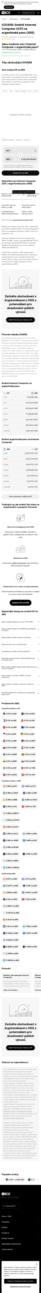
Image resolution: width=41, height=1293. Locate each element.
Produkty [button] (5, 1222)
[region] (20, 1277)
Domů (4, 19)
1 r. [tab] (30, 91)
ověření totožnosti (19, 563)
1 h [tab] (5, 91)
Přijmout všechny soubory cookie (20, 1281)
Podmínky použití (9, 1111)
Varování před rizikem (24, 1111)
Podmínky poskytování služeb (13, 1118)
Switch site (9, 7)
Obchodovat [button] (7, 1249)
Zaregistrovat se (28, 13)
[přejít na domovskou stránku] (6, 13)
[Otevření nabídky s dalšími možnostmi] (38, 13)
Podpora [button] (5, 1233)
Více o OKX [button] (6, 1216)
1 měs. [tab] (24, 91)
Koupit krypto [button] (8, 1238)
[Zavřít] (36, 1264)
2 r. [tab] (36, 91)
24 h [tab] (11, 91)
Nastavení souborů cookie (20, 1286)
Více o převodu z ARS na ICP (20, 496)
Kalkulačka (14, 19)
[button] (19, 12)
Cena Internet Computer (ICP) (22, 220)
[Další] (38, 1179)
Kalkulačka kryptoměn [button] (11, 1244)
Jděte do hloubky (10, 990)
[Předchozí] (3, 1179)
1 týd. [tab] (17, 91)
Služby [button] (4, 1227)
